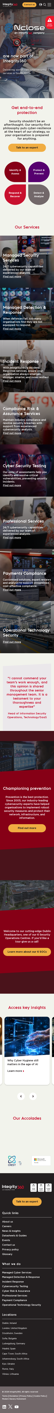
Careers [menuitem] (6, 1226)
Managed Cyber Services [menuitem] (16, 1272)
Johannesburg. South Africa (15, 1358)
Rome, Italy (8, 1369)
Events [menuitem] (6, 1240)
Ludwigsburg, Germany (13, 1343)
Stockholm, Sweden (12, 1333)
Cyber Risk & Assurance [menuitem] (16, 1291)
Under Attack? (50, 25)
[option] (27, 1051)
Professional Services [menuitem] (14, 1296)
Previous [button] (21, 1096)
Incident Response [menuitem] (13, 1282)
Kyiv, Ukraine (8, 1363)
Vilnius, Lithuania (10, 1374)
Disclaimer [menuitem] (13, 1396)
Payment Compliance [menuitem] (14, 1300)
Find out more (12, 276)
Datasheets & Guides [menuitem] (14, 1236)
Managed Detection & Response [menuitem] (21, 1277)
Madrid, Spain (9, 1348)
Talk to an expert (27, 147)
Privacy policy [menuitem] (10, 1249)
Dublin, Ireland (9, 1323)
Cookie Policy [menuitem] (40, 1396)
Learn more (14, 1071)
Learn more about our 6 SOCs (27, 952)
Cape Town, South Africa (14, 1353)
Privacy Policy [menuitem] (26, 1396)
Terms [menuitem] (5, 1396)
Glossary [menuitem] (7, 1254)
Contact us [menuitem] (8, 1245)
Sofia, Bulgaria (9, 1338)
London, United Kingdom (14, 1328)
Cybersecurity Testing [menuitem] (15, 1286)
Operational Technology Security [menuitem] (21, 1305)
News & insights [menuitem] (11, 1231)
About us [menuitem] (7, 1222)
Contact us (29, 5)
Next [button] (33, 1096)
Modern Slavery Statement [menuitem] (14, 1399)
